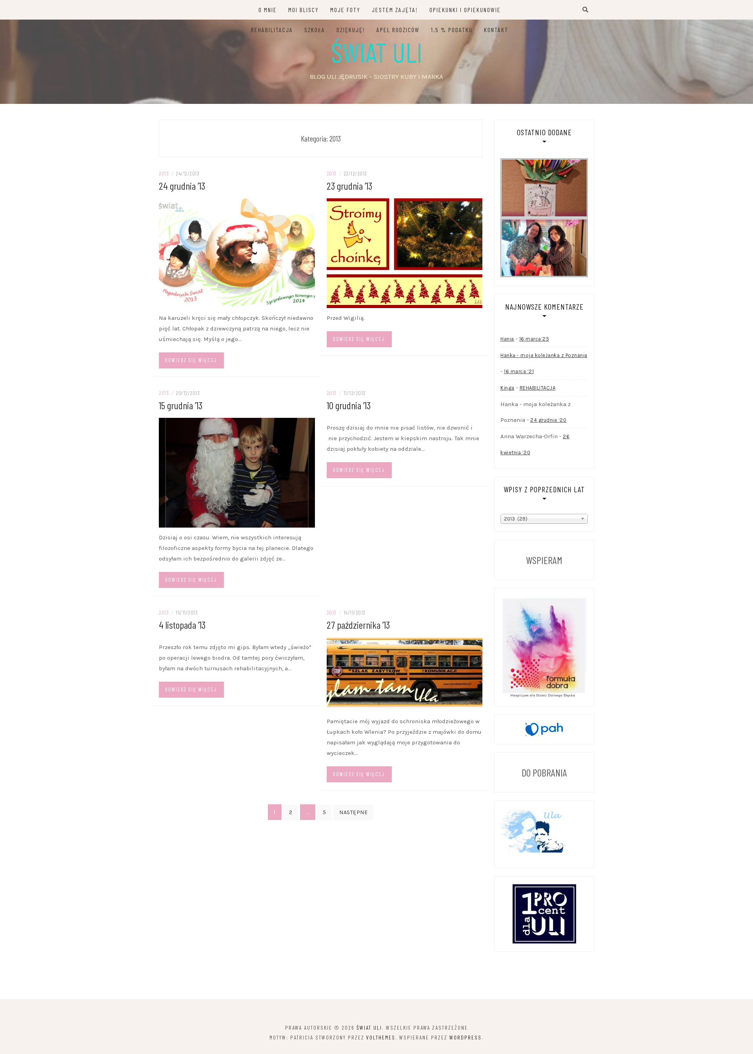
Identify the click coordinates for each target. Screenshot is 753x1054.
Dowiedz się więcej (191, 360)
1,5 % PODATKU (452, 29)
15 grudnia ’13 (180, 405)
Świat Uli (376, 51)
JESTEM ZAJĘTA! (395, 9)
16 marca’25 (534, 339)
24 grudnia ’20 (548, 420)
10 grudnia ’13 (349, 405)
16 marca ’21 (519, 371)
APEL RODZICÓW (398, 29)
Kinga (507, 388)
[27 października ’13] (405, 673)
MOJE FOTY (345, 9)
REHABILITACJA (272, 29)
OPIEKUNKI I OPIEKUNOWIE (465, 9)
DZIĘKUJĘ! (350, 29)
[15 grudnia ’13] (237, 471)
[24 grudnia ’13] (237, 252)
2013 (164, 173)
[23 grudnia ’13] (405, 252)
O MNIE (267, 9)
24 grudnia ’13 (182, 186)
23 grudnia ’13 (349, 186)
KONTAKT (496, 29)
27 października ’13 (358, 625)
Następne (353, 812)
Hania (507, 339)
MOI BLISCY (303, 9)
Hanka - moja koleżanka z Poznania (543, 355)
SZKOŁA (314, 29)
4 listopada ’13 (182, 625)
